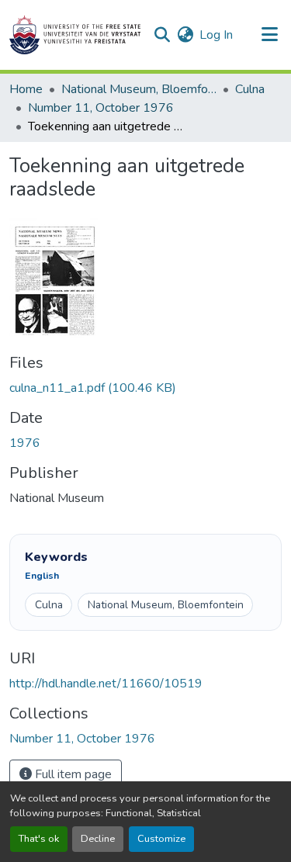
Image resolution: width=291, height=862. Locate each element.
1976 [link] (24, 443)
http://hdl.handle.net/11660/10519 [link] (106, 683)
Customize (161, 839)
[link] (145, 388)
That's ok (39, 839)
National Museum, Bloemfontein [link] (139, 89)
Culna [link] (250, 89)
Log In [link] (216, 34)
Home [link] (26, 89)
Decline (98, 839)
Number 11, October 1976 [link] (101, 107)
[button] (74, 35)
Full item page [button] (72, 774)
